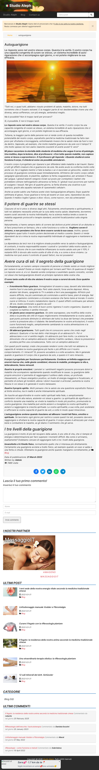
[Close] (59, 761)
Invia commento (12, 520)
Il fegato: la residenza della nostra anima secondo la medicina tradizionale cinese (39, 713)
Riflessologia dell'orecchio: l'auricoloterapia (23, 726)
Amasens (49, 572)
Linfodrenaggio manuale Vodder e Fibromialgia (24, 737)
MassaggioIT (49, 576)
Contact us (34, 14)
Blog (23, 14)
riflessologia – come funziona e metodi (21, 748)
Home (9, 35)
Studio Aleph (20, 5)
